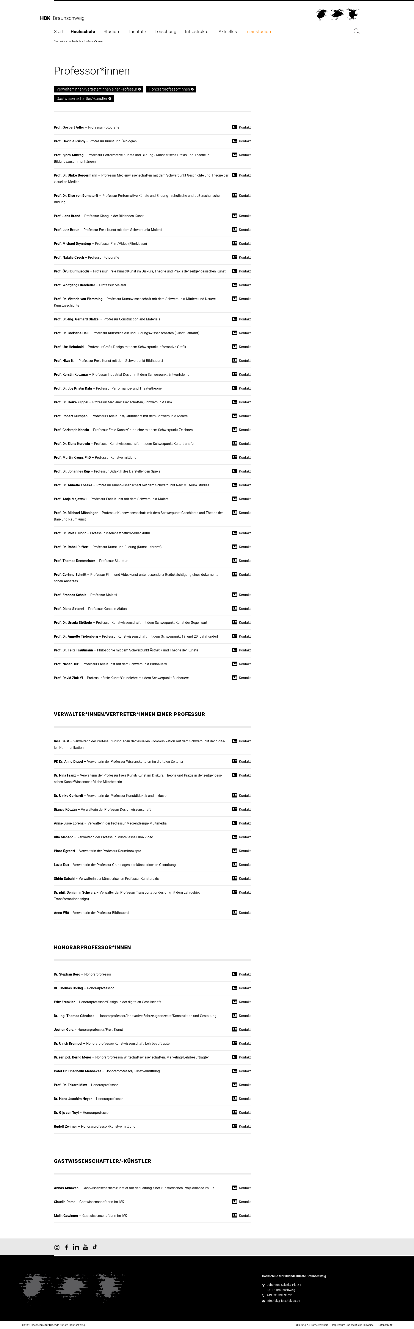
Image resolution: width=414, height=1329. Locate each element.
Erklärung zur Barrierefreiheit (311, 1325)
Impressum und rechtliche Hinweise (352, 1325)
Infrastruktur (197, 31)
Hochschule (83, 31)
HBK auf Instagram (57, 1247)
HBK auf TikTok (95, 1247)
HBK (46, 18)
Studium (112, 31)
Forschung (165, 31)
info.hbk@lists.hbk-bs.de (283, 1301)
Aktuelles (228, 31)
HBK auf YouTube (85, 1247)
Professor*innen (93, 41)
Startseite (59, 41)
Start (59, 31)
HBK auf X (76, 1247)
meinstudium (259, 31)
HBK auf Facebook (66, 1247)
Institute (137, 31)
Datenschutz (385, 1325)
